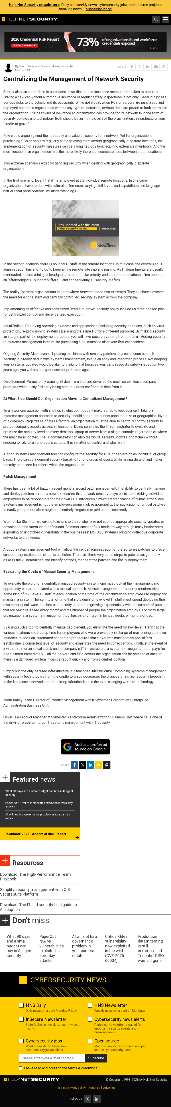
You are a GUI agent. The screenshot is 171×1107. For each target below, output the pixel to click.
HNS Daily (36, 1005)
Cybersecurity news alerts (119, 1019)
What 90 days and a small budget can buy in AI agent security (20, 946)
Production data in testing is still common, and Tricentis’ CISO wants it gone (151, 948)
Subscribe (96, 1058)
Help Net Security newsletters (34, 5)
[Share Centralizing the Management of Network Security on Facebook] (132, 67)
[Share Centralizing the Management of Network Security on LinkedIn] (148, 67)
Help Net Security (155, 1079)
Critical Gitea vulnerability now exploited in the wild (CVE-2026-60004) (117, 948)
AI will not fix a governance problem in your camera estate (84, 946)
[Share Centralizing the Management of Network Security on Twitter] (140, 67)
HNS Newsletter (110, 1005)
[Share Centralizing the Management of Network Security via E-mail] (156, 67)
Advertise (109, 1087)
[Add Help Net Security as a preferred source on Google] (164, 67)
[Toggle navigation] (165, 19)
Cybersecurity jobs (44, 1041)
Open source (106, 1041)
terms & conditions (83, 1068)
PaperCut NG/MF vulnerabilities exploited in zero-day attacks (51, 948)
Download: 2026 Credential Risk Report (35, 834)
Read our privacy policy (71, 1087)
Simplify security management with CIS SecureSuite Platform (35, 892)
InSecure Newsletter (46, 1019)
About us (94, 1087)
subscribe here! (99, 9)
